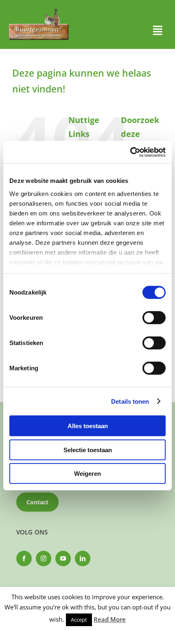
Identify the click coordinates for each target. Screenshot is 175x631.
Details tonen (130, 401)
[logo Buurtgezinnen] (38, 11)
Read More (110, 619)
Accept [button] (79, 619)
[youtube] (63, 558)
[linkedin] (82, 558)
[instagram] (43, 558)
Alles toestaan (88, 425)
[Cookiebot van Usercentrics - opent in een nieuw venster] (130, 152)
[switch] (154, 317)
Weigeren (87, 473)
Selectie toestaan (87, 449)
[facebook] (24, 558)
